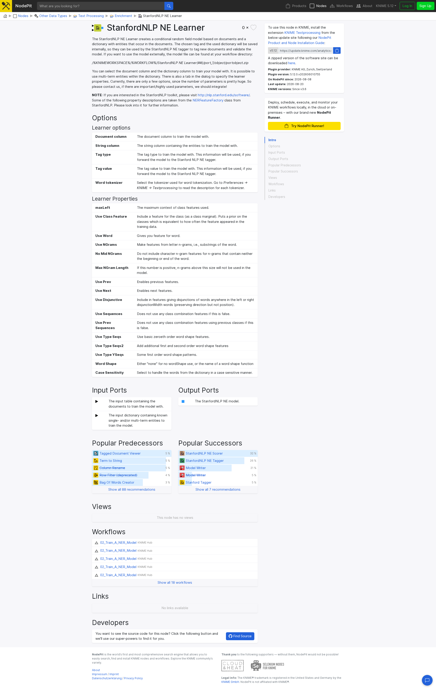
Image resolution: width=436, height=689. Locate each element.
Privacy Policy (133, 678)
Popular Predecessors (284, 165)
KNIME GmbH (230, 682)
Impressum (99, 674)
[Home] (5, 16)
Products (299, 6)
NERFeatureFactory (208, 100)
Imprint (114, 674)
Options (274, 146)
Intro (272, 140)
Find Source (242, 636)
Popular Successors (283, 171)
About (367, 6)
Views (272, 178)
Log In (407, 6)
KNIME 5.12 (385, 6)
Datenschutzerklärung (107, 678)
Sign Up (425, 6)
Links (272, 190)
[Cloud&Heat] (232, 665)
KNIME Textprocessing (302, 32)
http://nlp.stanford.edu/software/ (224, 95)
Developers (276, 197)
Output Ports (278, 159)
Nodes (321, 6)
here (291, 63)
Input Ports (276, 152)
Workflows (344, 6)
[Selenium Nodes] (267, 665)
